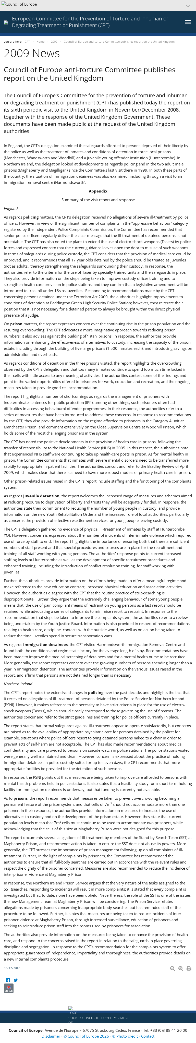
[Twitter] (16, 980)
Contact (147, 1036)
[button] (98, 5)
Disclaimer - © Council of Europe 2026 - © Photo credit (90, 1036)
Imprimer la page (189, 967)
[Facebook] (8, 980)
